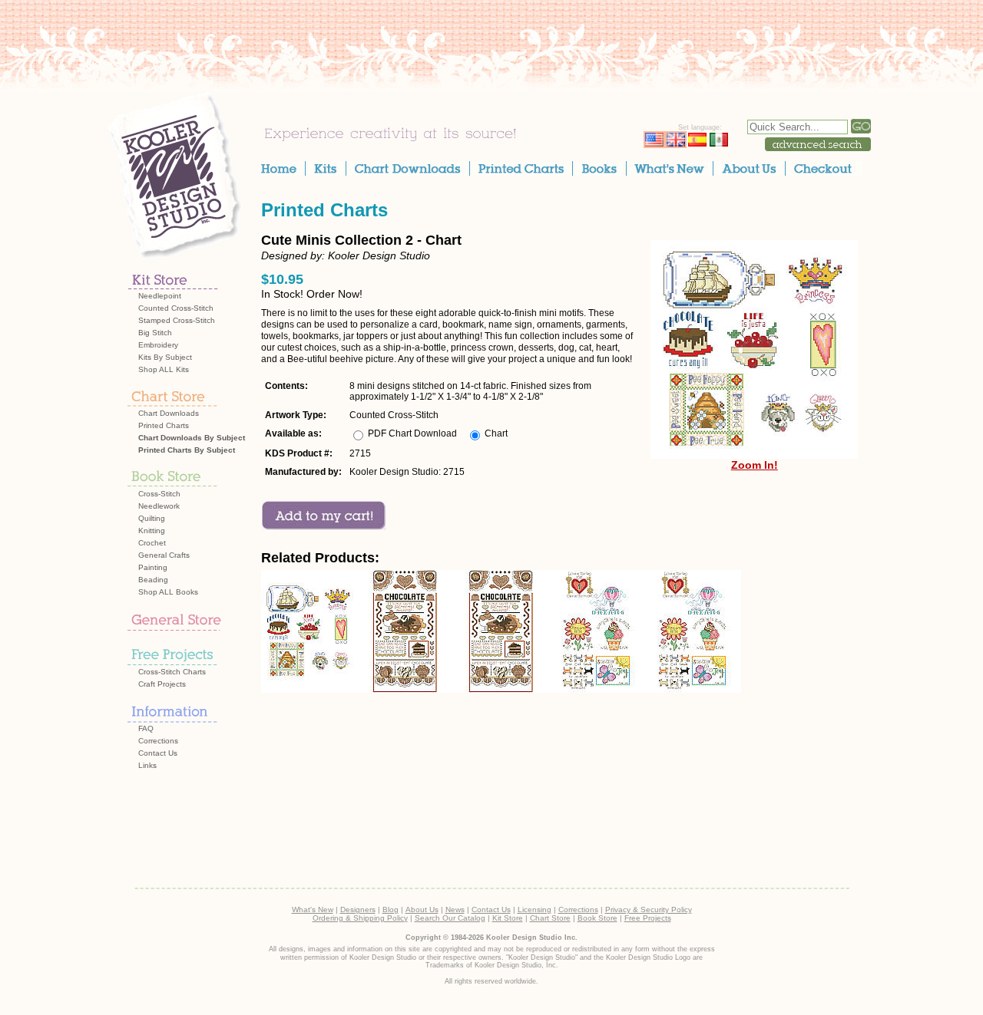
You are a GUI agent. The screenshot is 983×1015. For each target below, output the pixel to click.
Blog (390, 909)
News (455, 909)
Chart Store (550, 918)
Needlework (159, 506)
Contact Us (157, 753)
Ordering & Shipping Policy (360, 918)
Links (147, 765)
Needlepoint (159, 296)
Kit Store (507, 918)
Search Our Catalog (450, 918)
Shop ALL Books (168, 592)
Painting (152, 567)
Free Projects (647, 918)
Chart (496, 433)
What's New (312, 909)
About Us (422, 909)
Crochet (152, 543)
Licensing (534, 909)
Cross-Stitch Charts (172, 671)
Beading (153, 579)
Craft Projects (162, 684)
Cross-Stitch (159, 493)
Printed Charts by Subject (186, 450)
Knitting (151, 530)
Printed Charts (163, 425)
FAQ (146, 728)
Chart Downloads (168, 413)
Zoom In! (754, 465)
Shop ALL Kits (163, 369)
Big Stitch (155, 332)
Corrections (158, 741)
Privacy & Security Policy (648, 909)
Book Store (597, 918)
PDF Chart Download (412, 433)
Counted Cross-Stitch (175, 308)
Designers (358, 909)
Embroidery (158, 345)
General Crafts (164, 555)
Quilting (151, 518)
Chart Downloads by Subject (191, 437)
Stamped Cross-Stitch (176, 320)
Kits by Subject (165, 357)
